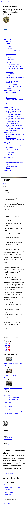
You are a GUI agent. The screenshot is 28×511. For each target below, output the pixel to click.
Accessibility (7, 503)
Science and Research (12, 144)
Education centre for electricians (15, 139)
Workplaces (8, 132)
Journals (8, 88)
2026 (7, 343)
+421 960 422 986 (8, 439)
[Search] (17, 337)
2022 (7, 349)
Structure (8, 55)
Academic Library (8, 484)
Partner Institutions (11, 166)
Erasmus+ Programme (12, 159)
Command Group (11, 54)
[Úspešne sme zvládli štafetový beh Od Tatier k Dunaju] (12, 361)
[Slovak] (15, 29)
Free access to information (13, 86)
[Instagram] (4, 26)
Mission (9, 45)
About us (8, 41)
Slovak (5, 506)
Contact (8, 168)
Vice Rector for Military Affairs (15, 68)
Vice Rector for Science (13, 61)
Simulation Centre (11, 138)
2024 (7, 346)
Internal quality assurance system (15, 77)
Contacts (7, 170)
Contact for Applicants (13, 96)
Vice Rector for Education (14, 63)
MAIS (7, 103)
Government (9, 72)
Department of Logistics (13, 116)
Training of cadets (11, 98)
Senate (9, 75)
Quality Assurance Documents (15, 79)
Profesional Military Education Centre (14, 487)
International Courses (12, 161)
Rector (9, 57)
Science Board (11, 73)
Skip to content (4, 1)
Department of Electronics (13, 114)
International (8, 157)
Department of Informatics (13, 109)
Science (7, 142)
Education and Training (12, 90)
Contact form (7, 494)
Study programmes (12, 94)
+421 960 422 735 (8, 437)
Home (4, 182)
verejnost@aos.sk (8, 444)
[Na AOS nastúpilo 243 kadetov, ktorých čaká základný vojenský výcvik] (12, 373)
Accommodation (8, 492)
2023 (7, 347)
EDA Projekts (10, 152)
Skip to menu (11, 1)
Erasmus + (9, 105)
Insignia (9, 46)
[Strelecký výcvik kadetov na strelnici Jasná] (12, 385)
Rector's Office (11, 59)
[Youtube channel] (4, 28)
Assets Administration (13, 70)
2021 (7, 350)
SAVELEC (10, 154)
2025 (7, 345)
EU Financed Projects (12, 149)
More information (9, 473)
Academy (7, 39)
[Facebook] (4, 25)
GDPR (5, 504)
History (9, 43)
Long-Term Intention (12, 84)
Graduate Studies (11, 92)
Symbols (9, 48)
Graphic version (7, 502)
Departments (9, 107)
